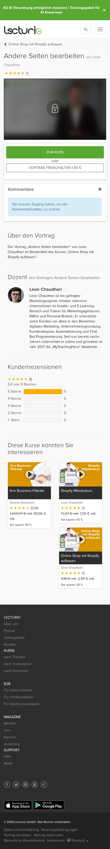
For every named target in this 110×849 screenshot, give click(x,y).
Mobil (8, 763)
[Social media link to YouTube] (34, 784)
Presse (9, 631)
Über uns (11, 624)
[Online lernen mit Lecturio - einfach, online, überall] (23, 29)
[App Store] (18, 805)
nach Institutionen (18, 664)
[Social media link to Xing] (44, 784)
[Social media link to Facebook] (7, 784)
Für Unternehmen (18, 690)
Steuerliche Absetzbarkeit (24, 840)
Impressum (55, 840)
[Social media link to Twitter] (16, 784)
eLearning (12, 744)
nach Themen (15, 657)
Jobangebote (14, 637)
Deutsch (78, 840)
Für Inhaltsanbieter (19, 697)
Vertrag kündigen (17, 835)
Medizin (10, 723)
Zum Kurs (55, 152)
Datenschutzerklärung (21, 830)
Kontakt (10, 644)
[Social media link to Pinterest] (25, 784)
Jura (7, 730)
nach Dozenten (16, 671)
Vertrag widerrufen (48, 835)
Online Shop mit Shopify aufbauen (35, 44)
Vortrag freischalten (55, 168)
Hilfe (7, 756)
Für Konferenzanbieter (22, 704)
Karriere (10, 737)
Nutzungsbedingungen (59, 830)
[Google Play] (48, 805)
